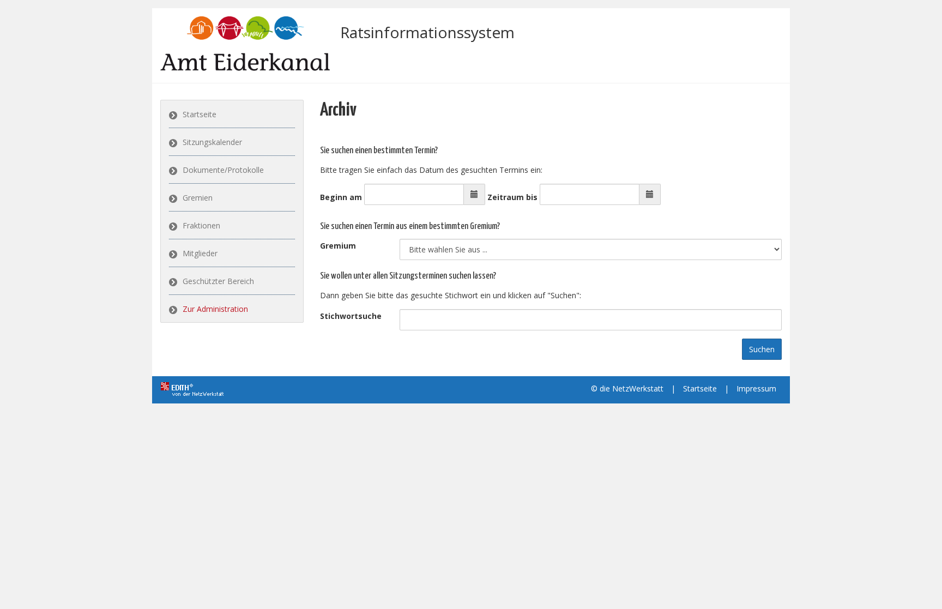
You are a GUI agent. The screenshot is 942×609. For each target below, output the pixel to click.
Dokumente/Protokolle (223, 170)
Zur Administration (215, 309)
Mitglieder (200, 253)
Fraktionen (201, 225)
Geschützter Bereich (218, 281)
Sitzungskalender (212, 142)
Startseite (199, 114)
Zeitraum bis (512, 197)
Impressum (756, 388)
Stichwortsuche (351, 316)
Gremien (198, 197)
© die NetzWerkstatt (627, 388)
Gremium (338, 245)
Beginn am (341, 197)
